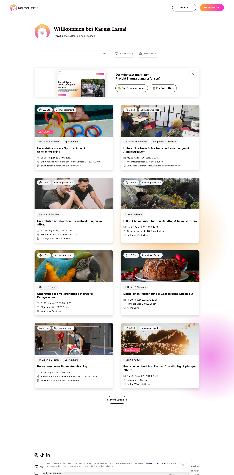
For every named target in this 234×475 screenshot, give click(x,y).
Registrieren (212, 7)
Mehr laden (117, 399)
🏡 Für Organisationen (131, 88)
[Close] (183, 465)
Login (182, 7)
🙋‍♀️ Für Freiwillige (163, 88)
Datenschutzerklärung (159, 463)
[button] (50, 473)
